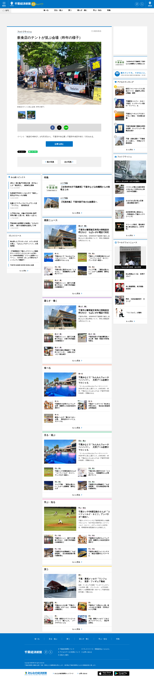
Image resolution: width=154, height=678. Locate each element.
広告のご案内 (64, 655)
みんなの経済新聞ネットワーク (36, 673)
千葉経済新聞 (20, 4)
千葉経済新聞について (67, 649)
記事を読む (59, 144)
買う (70, 10)
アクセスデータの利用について (70, 652)
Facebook (137, 4)
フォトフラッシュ (24, 31)
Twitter (142, 4)
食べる (46, 10)
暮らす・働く (82, 10)
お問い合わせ (87, 652)
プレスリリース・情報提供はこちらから (96, 649)
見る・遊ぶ (58, 10)
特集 (109, 10)
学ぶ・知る (97, 10)
